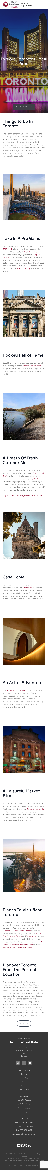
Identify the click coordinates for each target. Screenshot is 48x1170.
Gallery (24, 1112)
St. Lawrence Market (36, 809)
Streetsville (31, 936)
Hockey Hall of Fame (32, 365)
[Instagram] (18, 1063)
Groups (24, 1086)
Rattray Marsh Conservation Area (17, 947)
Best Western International (24, 1154)
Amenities (24, 1078)
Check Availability (24, 107)
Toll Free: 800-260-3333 (24, 1126)
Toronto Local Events (24, 1104)
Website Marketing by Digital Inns (30, 1165)
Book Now (24, 1023)
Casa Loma (27, 587)
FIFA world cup (23, 268)
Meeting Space (24, 1108)
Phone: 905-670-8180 (24, 1122)
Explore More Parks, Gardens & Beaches (24, 495)
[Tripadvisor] (30, 1063)
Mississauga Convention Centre (17, 930)
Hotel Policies (24, 1090)
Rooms (24, 1074)
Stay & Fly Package (24, 1100)
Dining (24, 1082)
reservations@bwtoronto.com (24, 1134)
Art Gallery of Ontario (16, 690)
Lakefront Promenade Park (21, 944)
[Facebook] (24, 1063)
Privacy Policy (11, 1165)
